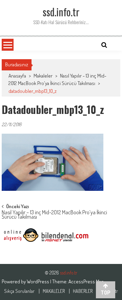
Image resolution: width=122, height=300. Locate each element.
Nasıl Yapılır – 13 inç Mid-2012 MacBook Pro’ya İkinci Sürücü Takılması (54, 215)
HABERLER (83, 291)
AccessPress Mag (85, 281)
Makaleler (43, 75)
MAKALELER (54, 291)
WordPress (38, 281)
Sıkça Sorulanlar (19, 291)
